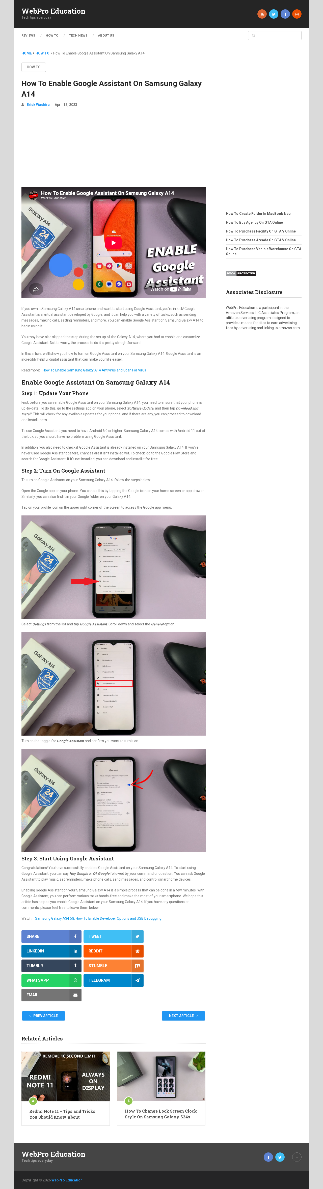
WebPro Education (53, 11)
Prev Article (45, 1016)
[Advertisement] (113, 149)
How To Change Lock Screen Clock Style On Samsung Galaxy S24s (161, 1113)
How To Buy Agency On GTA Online (254, 222)
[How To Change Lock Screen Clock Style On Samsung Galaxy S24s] (161, 1076)
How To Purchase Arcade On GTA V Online (261, 240)
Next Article (182, 1016)
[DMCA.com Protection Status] (241, 278)
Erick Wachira (38, 105)
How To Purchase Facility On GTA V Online (261, 231)
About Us (106, 35)
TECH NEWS (78, 35)
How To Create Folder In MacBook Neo (258, 214)
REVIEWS (28, 35)
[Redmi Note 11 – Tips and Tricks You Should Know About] (65, 1076)
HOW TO (52, 35)
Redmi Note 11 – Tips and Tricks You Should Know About (62, 1114)
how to (34, 67)
